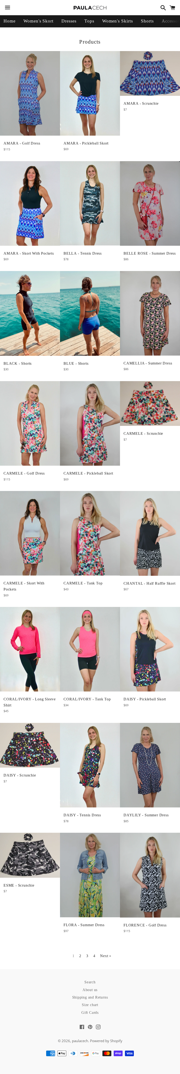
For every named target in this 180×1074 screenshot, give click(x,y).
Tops (89, 21)
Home (9, 21)
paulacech (80, 1040)
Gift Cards (90, 1013)
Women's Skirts (117, 21)
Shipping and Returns (90, 997)
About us (90, 990)
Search (90, 982)
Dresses (68, 21)
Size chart (90, 1005)
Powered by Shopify (106, 1040)
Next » (105, 956)
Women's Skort (38, 21)
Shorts (147, 21)
